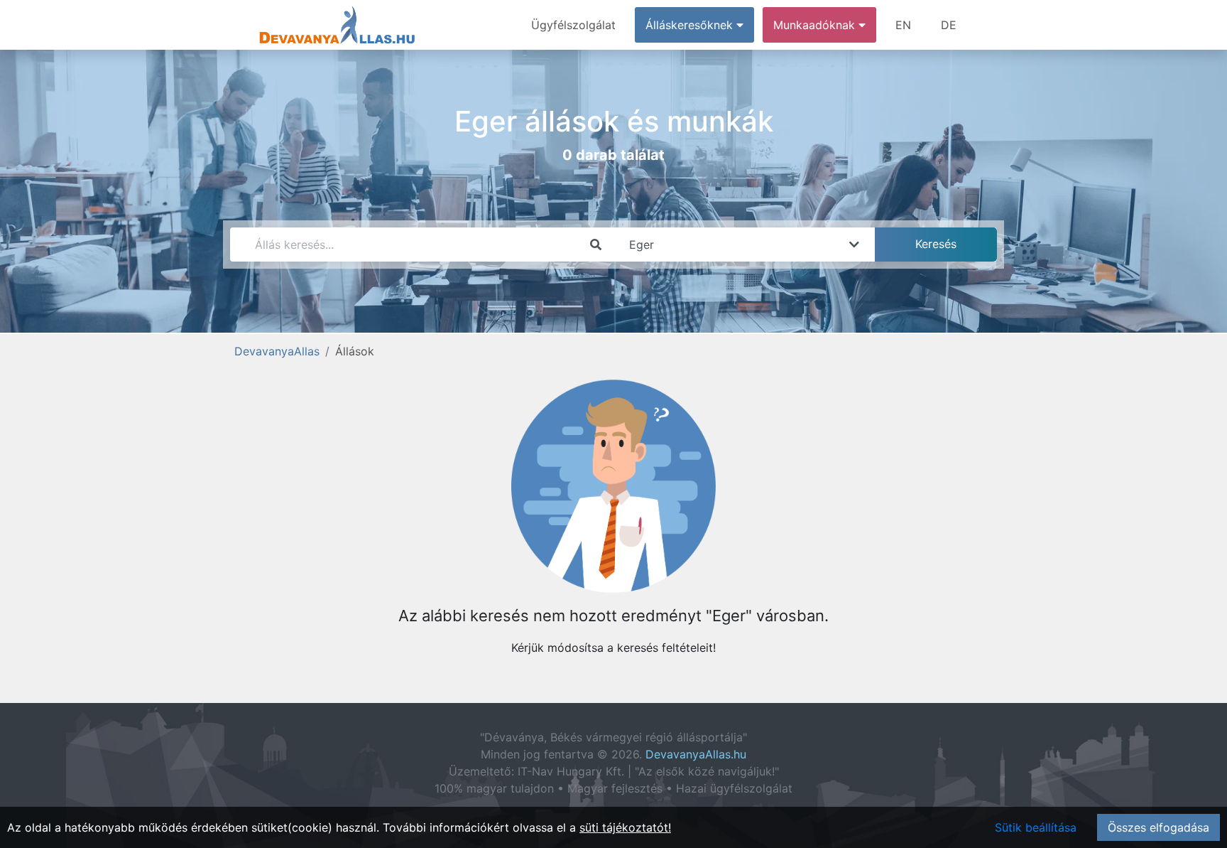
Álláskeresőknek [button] (690, 25)
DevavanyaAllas (277, 351)
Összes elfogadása (1158, 827)
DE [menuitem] (948, 25)
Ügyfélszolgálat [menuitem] (573, 25)
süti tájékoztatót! (625, 827)
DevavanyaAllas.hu (695, 754)
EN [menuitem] (903, 25)
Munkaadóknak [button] (815, 25)
